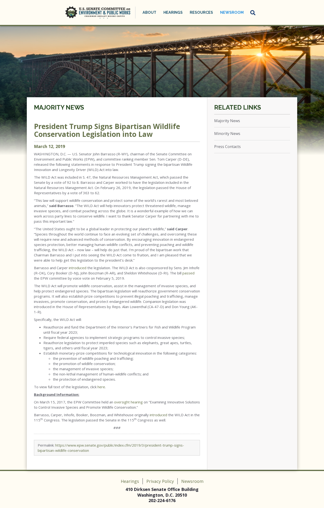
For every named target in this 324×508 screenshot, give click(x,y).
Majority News (59, 107)
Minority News (227, 133)
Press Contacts (227, 146)
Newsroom (192, 481)
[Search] (253, 12)
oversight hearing (128, 402)
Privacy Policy (160, 481)
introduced (77, 267)
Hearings (130, 481)
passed (188, 273)
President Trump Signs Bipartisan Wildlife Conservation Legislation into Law (107, 130)
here (101, 386)
